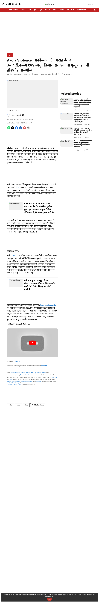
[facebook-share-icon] (16, 129)
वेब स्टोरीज (70, 9)
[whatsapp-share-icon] (8, 129)
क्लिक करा (44, 366)
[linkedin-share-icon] (20, 129)
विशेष (54, 9)
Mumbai (27, 375)
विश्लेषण (47, 9)
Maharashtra (11, 375)
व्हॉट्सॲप (38, 382)
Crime (17, 187)
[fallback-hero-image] (66, 101)
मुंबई (35, 9)
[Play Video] (32, 343)
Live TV (90, 4)
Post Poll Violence (38, 405)
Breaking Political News (38, 372)
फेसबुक (9, 382)
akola (26, 405)
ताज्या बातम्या (13, 9)
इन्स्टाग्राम (17, 382)
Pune (21, 375)
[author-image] (8, 115)
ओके (49, 599)
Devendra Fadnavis (48, 305)
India (17, 375)
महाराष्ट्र (23, 9)
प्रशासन (62, 9)
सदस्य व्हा (17, 361)
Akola (15, 255)
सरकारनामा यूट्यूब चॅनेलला (14, 384)
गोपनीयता (79, 595)
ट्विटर (13, 382)
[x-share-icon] (12, 129)
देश (30, 9)
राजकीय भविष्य (82, 9)
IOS (11, 379)
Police (10, 405)
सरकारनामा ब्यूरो (16, 115)
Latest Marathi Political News (20, 372)
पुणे (41, 9)
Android (54, 377)
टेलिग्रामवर (29, 382)
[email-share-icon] (24, 129)
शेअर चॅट (23, 382)
